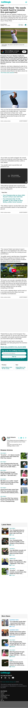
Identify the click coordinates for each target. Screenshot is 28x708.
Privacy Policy (4, 359)
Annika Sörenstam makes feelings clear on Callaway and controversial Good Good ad (18, 633)
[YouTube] (13, 678)
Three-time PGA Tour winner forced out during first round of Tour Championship (9, 499)
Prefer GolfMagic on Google (12, 51)
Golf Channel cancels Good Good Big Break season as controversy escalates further (17, 663)
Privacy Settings (4, 697)
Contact (2, 693)
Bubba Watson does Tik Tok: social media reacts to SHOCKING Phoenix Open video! (7, 368)
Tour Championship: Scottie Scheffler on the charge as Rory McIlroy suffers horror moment (13, 200)
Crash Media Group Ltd (8, 682)
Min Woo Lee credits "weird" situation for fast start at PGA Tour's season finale (9, 482)
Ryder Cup (12, 558)
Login (2, 699)
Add (24, 51)
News (11, 660)
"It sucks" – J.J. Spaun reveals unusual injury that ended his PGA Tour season (10, 456)
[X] (9, 678)
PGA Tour (3, 453)
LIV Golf (12, 548)
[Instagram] (5, 678)
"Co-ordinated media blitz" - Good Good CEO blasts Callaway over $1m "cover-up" (18, 623)
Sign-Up (2, 700)
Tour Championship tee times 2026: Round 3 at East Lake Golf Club (17, 531)
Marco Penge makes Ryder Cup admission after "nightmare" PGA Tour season (18, 562)
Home (2, 5)
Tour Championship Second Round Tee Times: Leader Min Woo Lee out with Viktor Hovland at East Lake (10, 465)
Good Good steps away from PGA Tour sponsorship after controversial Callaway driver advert (10, 491)
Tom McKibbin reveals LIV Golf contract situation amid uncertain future (18, 552)
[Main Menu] (26, 2)
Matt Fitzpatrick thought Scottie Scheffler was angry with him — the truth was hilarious (9, 474)
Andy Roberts (4, 24)
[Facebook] (2, 678)
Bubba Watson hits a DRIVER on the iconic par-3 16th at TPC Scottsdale (20, 368)
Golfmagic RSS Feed (5, 695)
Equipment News (14, 619)
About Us (2, 692)
